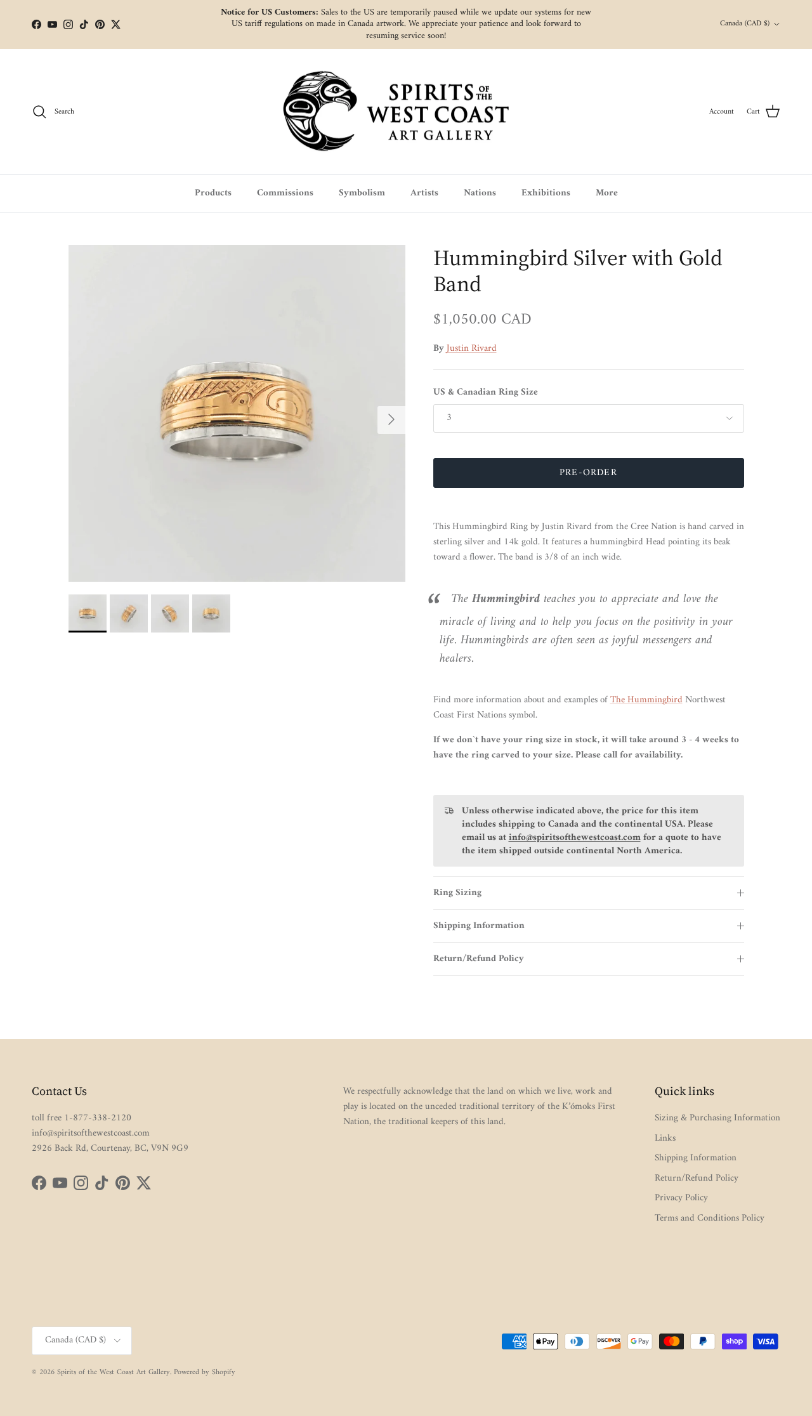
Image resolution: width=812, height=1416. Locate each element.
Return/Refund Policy (478, 958)
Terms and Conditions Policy (709, 1218)
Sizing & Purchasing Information (717, 1118)
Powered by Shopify (204, 1372)
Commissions (285, 193)
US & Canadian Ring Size (485, 392)
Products (213, 193)
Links (665, 1138)
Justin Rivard (472, 348)
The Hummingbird (646, 700)
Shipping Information (479, 925)
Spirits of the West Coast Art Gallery (113, 1372)
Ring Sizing (457, 892)
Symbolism (362, 193)
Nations (480, 193)
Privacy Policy (681, 1198)
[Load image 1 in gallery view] (237, 413)
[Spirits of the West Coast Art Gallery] (406, 112)
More (607, 193)
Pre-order (588, 473)
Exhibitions (545, 193)
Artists (424, 193)
